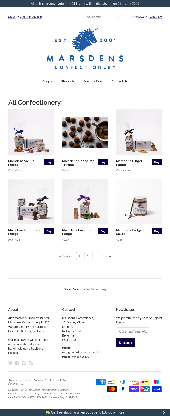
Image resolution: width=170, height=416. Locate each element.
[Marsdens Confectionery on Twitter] (10, 362)
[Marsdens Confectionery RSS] (31, 362)
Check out (155, 16)
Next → (107, 256)
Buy (48, 162)
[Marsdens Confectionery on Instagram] (24, 362)
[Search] (119, 16)
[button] (165, 412)
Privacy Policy (58, 380)
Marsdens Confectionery (43, 389)
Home (67, 289)
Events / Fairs (93, 81)
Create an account (31, 16)
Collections (79, 289)
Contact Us (120, 81)
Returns (13, 383)
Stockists (67, 81)
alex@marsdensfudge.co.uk (80, 352)
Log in (12, 16)
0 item (139, 16)
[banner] (85, 48)
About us (25, 380)
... (22, 383)
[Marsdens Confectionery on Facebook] (17, 362)
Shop (47, 81)
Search (12, 380)
